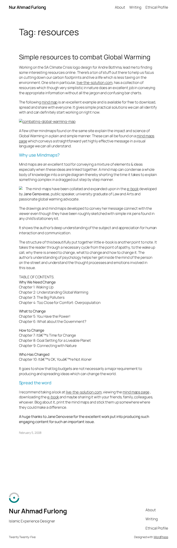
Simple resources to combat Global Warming (84, 57)
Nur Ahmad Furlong (27, 7)
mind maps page (136, 391)
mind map (49, 102)
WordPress (161, 537)
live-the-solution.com (94, 82)
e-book (133, 188)
